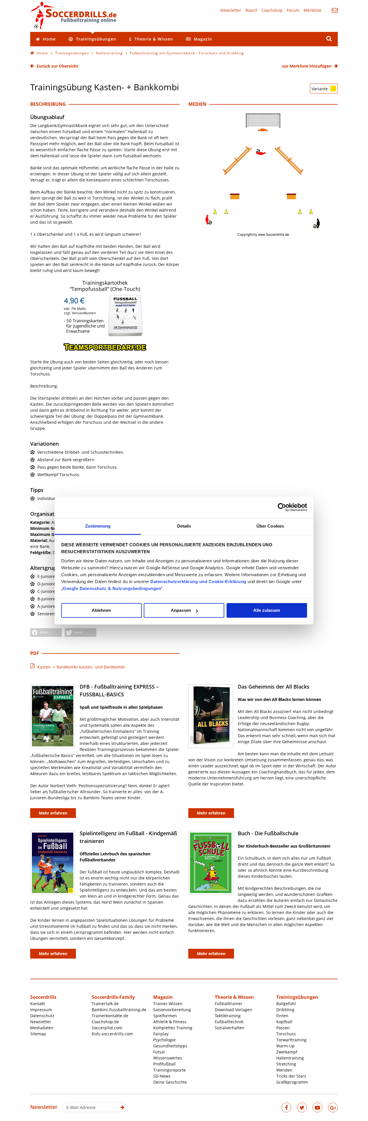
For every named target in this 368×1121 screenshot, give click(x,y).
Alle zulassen (266, 610)
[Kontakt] (335, 10)
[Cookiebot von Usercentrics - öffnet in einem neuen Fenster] (282, 507)
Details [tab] (184, 526)
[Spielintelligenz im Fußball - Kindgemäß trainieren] (52, 863)
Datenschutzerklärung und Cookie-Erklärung (198, 581)
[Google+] (333, 1107)
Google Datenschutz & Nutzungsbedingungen (112, 588)
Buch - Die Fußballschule (268, 833)
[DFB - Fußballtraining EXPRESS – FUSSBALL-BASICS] (52, 716)
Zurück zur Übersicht (57, 66)
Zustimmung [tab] (98, 526)
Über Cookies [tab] (270, 526)
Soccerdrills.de (73, 15)
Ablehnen (101, 610)
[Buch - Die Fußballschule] (210, 863)
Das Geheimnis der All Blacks (273, 686)
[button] (46, 632)
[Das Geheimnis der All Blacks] (210, 716)
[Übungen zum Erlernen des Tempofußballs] (105, 349)
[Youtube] (317, 1107)
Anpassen (181, 610)
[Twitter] (302, 1107)
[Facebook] (286, 1107)
